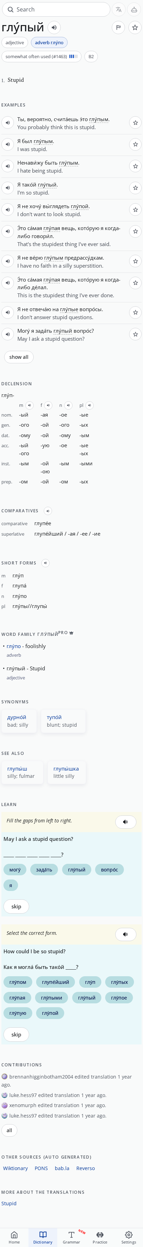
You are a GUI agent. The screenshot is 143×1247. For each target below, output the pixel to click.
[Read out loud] (54, 27)
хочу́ (35, 206)
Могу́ (23, 330)
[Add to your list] (135, 27)
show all (18, 357)
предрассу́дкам (84, 257)
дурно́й (16, 716)
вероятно (39, 119)
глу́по (14, 645)
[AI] (134, 9)
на (55, 309)
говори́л (42, 235)
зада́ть (43, 330)
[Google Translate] (119, 9)
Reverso (85, 1168)
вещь (68, 227)
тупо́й (54, 716)
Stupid (9, 1203)
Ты (20, 119)
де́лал (39, 287)
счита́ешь (66, 119)
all (9, 1130)
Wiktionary (15, 1168)
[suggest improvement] (118, 27)
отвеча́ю (40, 309)
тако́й (29, 184)
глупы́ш (17, 768)
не (25, 206)
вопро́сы (90, 309)
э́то (84, 119)
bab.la (62, 1168)
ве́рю (36, 257)
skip (16, 906)
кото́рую (88, 227)
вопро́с (83, 330)
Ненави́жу (30, 162)
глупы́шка (66, 768)
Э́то (21, 227)
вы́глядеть (56, 206)
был (27, 140)
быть (51, 162)
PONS (41, 1168)
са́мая (34, 227)
